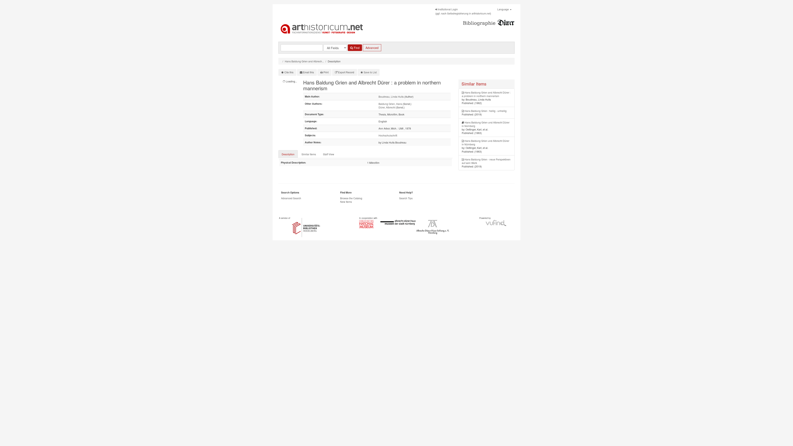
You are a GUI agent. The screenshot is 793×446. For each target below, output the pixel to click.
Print (326, 72)
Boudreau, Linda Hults (391, 96)
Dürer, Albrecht (387, 107)
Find (356, 48)
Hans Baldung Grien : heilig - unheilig (485, 111)
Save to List (370, 72)
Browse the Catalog (351, 198)
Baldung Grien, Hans (390, 104)
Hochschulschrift (388, 135)
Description (288, 154)
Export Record (346, 72)
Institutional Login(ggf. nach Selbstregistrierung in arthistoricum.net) (463, 11)
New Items (346, 201)
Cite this (288, 72)
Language (503, 9)
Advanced (372, 48)
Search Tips (406, 198)
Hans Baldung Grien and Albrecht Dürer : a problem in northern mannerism (486, 94)
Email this (308, 72)
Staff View (328, 154)
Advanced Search (291, 198)
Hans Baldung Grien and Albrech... (304, 61)
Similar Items (309, 154)
